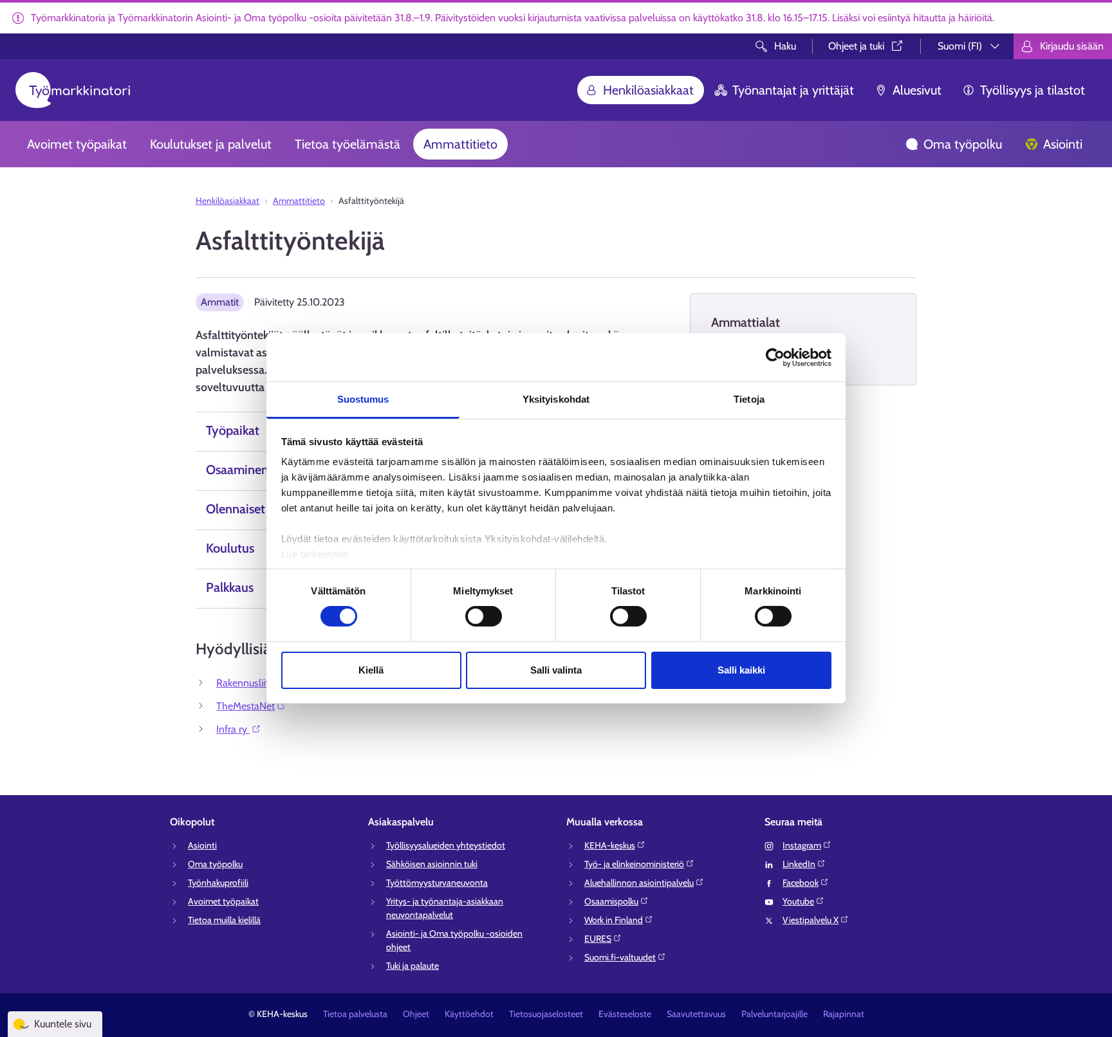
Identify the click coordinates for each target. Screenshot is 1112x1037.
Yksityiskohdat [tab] (556, 399)
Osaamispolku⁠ (611, 901)
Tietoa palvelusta (355, 1014)
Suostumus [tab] (363, 399)
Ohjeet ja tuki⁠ (856, 46)
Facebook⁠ (801, 882)
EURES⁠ (597, 938)
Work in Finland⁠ (613, 920)
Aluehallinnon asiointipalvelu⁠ (639, 882)
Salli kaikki (741, 670)
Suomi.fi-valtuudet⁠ (620, 957)
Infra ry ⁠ (233, 729)
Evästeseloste (624, 1014)
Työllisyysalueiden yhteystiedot (445, 845)
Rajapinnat (843, 1014)
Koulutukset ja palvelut (211, 144)
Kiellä (371, 670)
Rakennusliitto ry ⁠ (253, 683)
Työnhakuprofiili (218, 882)
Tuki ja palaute (412, 965)
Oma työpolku (962, 144)
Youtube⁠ (798, 901)
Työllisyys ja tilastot (1032, 90)
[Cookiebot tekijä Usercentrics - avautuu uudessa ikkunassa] (775, 357)
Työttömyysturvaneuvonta (437, 882)
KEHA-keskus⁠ (609, 845)
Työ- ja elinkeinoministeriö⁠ (634, 864)
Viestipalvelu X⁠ (811, 920)
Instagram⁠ (802, 845)
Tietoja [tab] (749, 399)
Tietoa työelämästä (347, 144)
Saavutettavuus (696, 1014)
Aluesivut (917, 90)
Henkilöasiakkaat (648, 90)
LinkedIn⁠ (799, 864)
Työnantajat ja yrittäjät (793, 90)
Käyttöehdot (469, 1014)
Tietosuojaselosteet (546, 1014)
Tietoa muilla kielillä (224, 920)
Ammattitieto (460, 144)
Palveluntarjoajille (774, 1014)
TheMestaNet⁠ (245, 706)
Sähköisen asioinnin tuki (431, 864)
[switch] (483, 616)
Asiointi (1062, 144)
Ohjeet (416, 1014)
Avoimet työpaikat (77, 144)
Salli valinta (556, 670)
